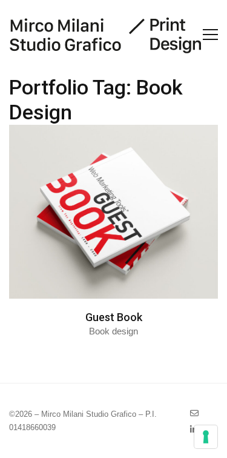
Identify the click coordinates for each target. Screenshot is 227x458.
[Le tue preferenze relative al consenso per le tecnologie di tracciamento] (205, 436)
